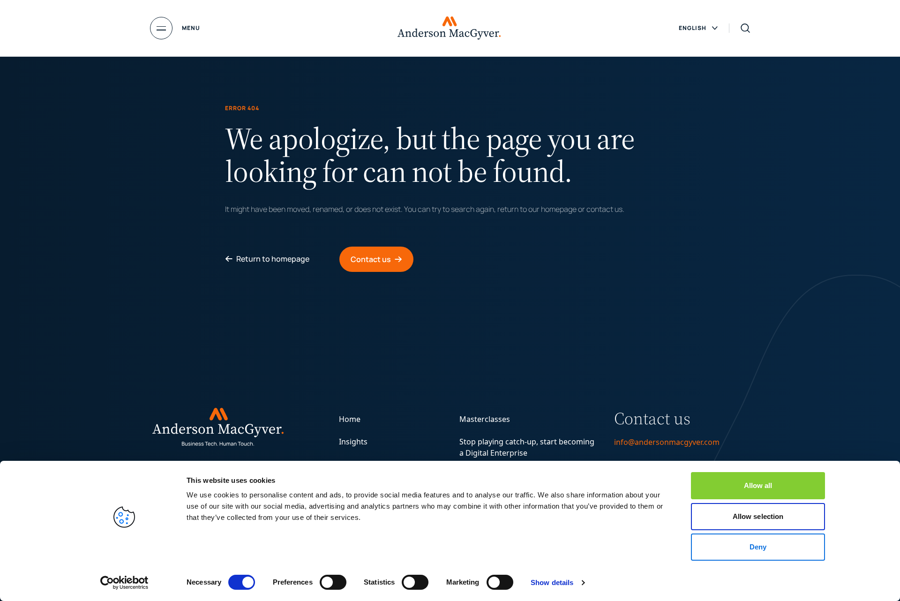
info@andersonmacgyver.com (667, 442)
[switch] (333, 582)
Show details (552, 582)
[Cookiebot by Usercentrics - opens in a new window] (124, 583)
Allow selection (758, 516)
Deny (758, 547)
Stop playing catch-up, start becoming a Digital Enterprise (526, 447)
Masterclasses (484, 419)
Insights (353, 441)
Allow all (758, 485)
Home (349, 419)
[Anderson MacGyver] (449, 28)
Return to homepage (272, 259)
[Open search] (745, 28)
